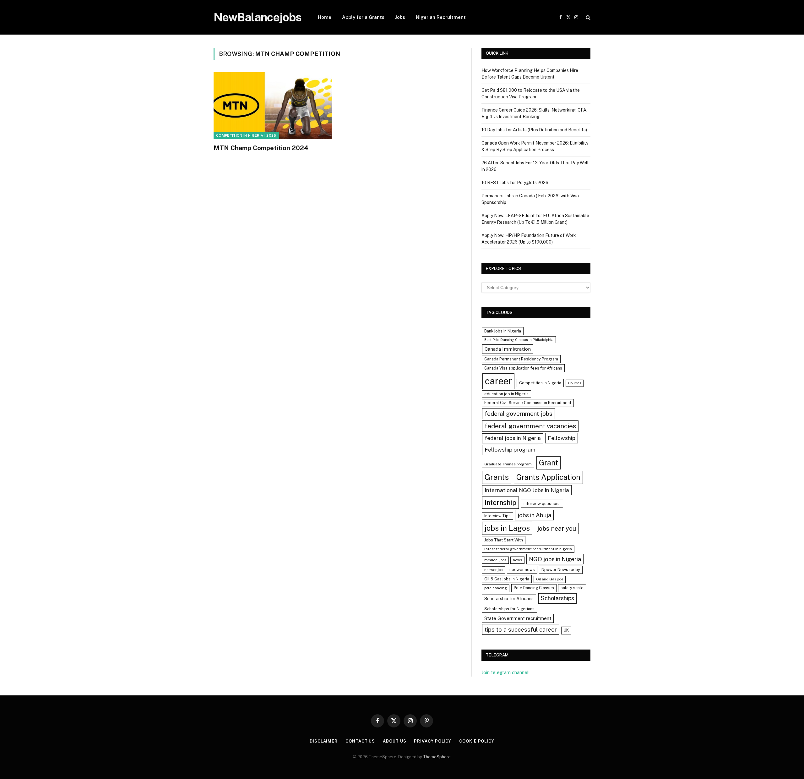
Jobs (400, 17)
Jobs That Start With (503, 540)
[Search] (587, 17)
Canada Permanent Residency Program (521, 359)
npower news (522, 569)
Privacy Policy (432, 741)
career (498, 381)
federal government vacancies (530, 426)
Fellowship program (510, 449)
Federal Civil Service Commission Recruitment (527, 402)
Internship (500, 502)
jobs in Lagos (507, 528)
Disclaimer (324, 741)
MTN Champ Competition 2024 (261, 148)
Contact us (360, 741)
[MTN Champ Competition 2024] (273, 105)
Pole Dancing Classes (534, 587)
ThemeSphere (437, 756)
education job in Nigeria (506, 394)
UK (566, 630)
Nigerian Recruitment (441, 17)
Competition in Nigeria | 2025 (246, 135)
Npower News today (560, 569)
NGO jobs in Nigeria (555, 559)
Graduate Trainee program (508, 464)
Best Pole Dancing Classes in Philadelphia (518, 340)
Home (324, 17)
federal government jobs (518, 413)
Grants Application (548, 477)
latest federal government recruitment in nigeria (528, 549)
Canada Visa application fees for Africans (523, 368)
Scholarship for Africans (509, 598)
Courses (574, 383)
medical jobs (495, 560)
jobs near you (556, 528)
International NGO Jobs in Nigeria (527, 490)
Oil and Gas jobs (549, 579)
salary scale (572, 587)
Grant (548, 462)
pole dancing (495, 588)
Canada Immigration (508, 349)
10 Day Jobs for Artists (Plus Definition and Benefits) (534, 129)
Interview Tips (497, 515)
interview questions (542, 503)
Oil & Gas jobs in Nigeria (506, 579)
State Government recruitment (517, 618)
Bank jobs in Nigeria (502, 331)
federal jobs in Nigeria (513, 438)
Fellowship (561, 438)
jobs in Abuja (534, 515)
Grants (497, 477)
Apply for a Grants (363, 17)
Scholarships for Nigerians (509, 608)
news (517, 560)
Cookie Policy (476, 741)
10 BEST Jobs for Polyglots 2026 (514, 182)
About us (394, 741)
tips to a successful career (521, 629)
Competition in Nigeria (540, 383)
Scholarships (557, 598)
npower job (493, 570)
